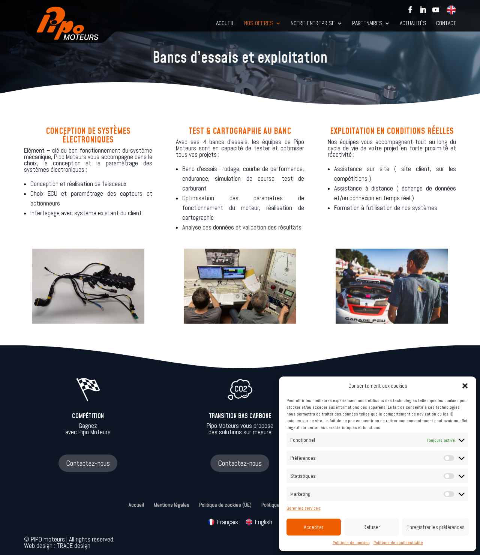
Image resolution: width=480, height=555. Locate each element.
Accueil (225, 24)
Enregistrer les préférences (435, 527)
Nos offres (258, 24)
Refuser (371, 527)
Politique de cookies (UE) (225, 505)
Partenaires (367, 24)
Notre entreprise (313, 24)
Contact (446, 24)
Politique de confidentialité (398, 542)
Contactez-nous (88, 463)
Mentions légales (171, 505)
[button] (465, 386)
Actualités (413, 24)
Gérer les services (303, 508)
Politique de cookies (351, 542)
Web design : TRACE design (57, 546)
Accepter (313, 527)
